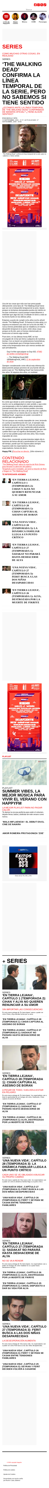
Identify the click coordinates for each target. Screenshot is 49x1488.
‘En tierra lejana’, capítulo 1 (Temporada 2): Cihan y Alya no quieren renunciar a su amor (26, 487)
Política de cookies (9, 1470)
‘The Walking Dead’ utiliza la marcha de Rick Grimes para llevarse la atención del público (23, 465)
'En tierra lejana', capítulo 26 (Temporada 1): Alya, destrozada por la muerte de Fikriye (23, 1119)
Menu (3, 10)
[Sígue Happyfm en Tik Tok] (45, 6)
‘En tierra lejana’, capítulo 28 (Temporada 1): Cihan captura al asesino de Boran (26, 508)
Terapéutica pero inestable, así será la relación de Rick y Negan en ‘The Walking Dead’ (24, 470)
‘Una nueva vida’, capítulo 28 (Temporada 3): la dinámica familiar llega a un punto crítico (26, 530)
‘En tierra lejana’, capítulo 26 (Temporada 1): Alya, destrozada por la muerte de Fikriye (26, 596)
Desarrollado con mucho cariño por (13, 1479)
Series (12, 46)
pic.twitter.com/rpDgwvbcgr (17, 354)
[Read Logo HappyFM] (14, 5)
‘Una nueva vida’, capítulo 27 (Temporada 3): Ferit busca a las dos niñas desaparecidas (24, 575)
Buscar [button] (45, 9)
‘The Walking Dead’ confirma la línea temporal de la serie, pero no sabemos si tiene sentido (24, 83)
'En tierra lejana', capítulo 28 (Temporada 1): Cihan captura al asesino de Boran (23, 1021)
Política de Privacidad (10, 1465)
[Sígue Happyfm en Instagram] (38, 6)
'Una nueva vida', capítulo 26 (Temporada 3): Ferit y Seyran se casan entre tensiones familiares (23, 1201)
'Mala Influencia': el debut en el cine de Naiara (23, 823)
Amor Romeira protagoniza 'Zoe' (23, 833)
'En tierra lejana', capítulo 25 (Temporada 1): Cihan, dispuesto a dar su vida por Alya (23, 1285)
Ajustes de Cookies (9, 1474)
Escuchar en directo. (21, 451)
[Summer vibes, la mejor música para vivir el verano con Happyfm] (24, 772)
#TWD (39, 352)
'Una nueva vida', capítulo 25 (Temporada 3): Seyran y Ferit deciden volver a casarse (21, 1366)
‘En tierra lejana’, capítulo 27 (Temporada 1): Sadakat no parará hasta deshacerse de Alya (26, 552)
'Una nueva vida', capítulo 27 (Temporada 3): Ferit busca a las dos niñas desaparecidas (23, 1189)
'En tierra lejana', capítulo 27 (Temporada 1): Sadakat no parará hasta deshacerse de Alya (21, 1034)
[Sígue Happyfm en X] (41, 6)
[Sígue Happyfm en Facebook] (35, 6)
